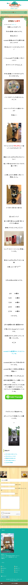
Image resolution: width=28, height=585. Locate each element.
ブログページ (17, 570)
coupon (16, 566)
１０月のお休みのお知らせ (10, 460)
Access (16, 572)
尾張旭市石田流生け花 (10, 458)
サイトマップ (4, 576)
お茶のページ (17, 568)
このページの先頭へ (14, 583)
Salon (3, 572)
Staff (3, 570)
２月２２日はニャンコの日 (10, 456)
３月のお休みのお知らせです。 (11, 454)
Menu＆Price (4, 568)
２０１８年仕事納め (9, 462)
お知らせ (14, 24)
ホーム (3, 566)
